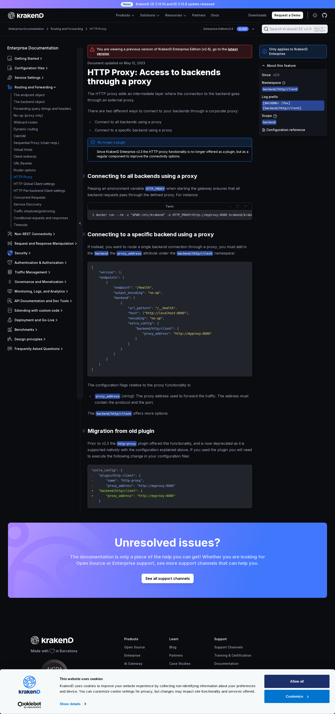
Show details (70, 704)
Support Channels (228, 647)
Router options (25, 170)
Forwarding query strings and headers (42, 108)
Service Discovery (27, 204)
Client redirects (25, 156)
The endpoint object (29, 95)
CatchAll (20, 136)
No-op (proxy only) (28, 115)
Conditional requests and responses (41, 218)
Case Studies (180, 663)
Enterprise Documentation (26, 29)
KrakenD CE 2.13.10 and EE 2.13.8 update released (168, 4)
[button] (42, 58)
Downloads (257, 15)
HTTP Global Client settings (34, 184)
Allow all (297, 681)
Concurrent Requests (30, 197)
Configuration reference (285, 130)
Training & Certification (232, 655)
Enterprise (132, 655)
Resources (174, 15)
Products (123, 15)
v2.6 (225, 29)
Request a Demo (287, 15)
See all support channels (167, 578)
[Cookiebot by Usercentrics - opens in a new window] (29, 705)
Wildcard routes (26, 122)
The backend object (29, 102)
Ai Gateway (133, 663)
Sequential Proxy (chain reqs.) (36, 143)
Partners (199, 15)
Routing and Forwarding (67, 29)
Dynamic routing (26, 129)
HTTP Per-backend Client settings (39, 191)
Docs (215, 15)
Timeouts (21, 225)
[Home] (26, 15)
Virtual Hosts (23, 150)
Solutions (148, 15)
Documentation (226, 663)
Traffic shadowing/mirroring (34, 211)
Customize (294, 696)
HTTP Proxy (98, 29)
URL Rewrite (23, 163)
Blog (172, 647)
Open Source (134, 647)
